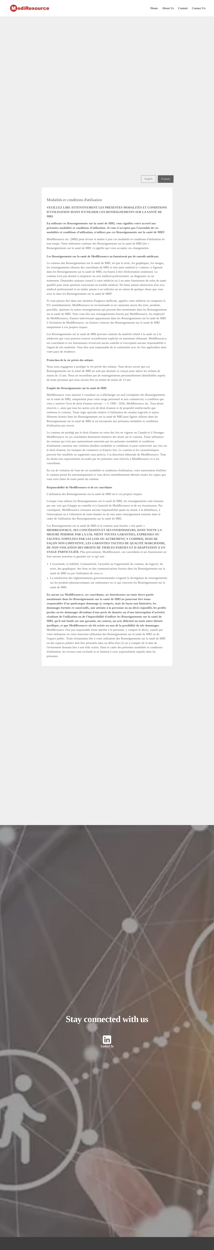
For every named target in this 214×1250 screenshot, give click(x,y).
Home (154, 8)
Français (165, 179)
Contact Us (198, 8)
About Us (168, 8)
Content (183, 8)
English (149, 179)
